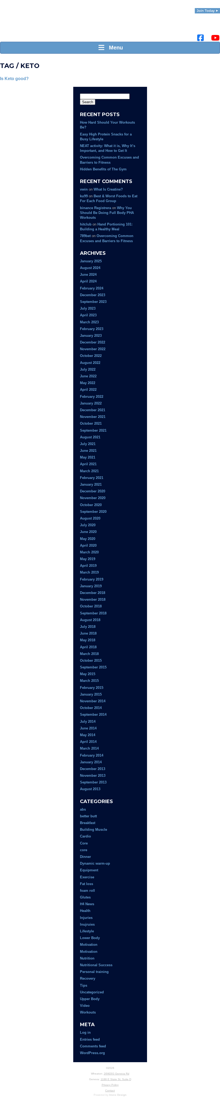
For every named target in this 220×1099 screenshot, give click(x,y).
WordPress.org (92, 1053)
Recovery (87, 978)
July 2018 (88, 627)
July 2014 (88, 721)
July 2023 (88, 308)
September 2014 (93, 715)
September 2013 (93, 782)
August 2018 (90, 620)
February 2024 (91, 288)
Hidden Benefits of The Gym (103, 169)
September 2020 (93, 512)
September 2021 (93, 430)
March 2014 (89, 748)
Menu (114, 48)
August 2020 (90, 518)
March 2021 (89, 471)
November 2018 (92, 599)
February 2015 (91, 688)
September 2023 (93, 302)
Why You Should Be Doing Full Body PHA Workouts (107, 213)
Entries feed (90, 1039)
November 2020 (92, 498)
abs (83, 809)
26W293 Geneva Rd (116, 1073)
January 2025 (91, 261)
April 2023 (88, 315)
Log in (85, 1032)
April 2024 (88, 281)
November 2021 (92, 417)
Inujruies (87, 924)
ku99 (84, 196)
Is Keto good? (14, 78)
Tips (83, 985)
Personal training (94, 972)
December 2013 (92, 769)
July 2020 (88, 525)
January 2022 (91, 403)
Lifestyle (87, 931)
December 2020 (92, 491)
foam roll (87, 891)
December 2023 (92, 295)
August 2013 (90, 789)
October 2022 (91, 356)
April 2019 (88, 566)
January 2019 (91, 586)
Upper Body (90, 999)
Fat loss (86, 884)
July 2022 (88, 369)
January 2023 (91, 336)
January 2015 (91, 694)
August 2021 (90, 437)
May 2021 (87, 457)
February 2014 (91, 755)
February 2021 (91, 478)
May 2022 (87, 383)
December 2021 (92, 410)
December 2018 (92, 593)
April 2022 (88, 390)
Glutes (85, 897)
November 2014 (92, 701)
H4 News (87, 904)
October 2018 (91, 606)
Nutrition (87, 958)
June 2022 (88, 376)
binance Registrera (95, 208)
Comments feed (93, 1046)
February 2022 (91, 397)
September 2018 (93, 613)
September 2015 (93, 667)
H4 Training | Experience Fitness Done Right (9, 24)
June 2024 (88, 275)
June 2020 (88, 532)
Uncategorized (92, 992)
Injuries (86, 918)
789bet (85, 236)
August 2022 (90, 363)
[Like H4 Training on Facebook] (200, 38)
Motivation (88, 945)
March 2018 (89, 654)
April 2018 (88, 647)
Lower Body (90, 938)
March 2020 (89, 552)
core (83, 850)
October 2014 (91, 708)
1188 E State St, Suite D (116, 1079)
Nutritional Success (96, 965)
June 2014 (88, 728)
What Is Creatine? (108, 189)
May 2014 (87, 735)
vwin (84, 189)
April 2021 (88, 464)
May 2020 (87, 539)
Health (85, 911)
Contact (110, 1090)
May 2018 (87, 640)
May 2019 (87, 559)
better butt (88, 816)
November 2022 (92, 349)
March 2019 (89, 572)
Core (84, 843)
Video (85, 1006)
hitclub (85, 224)
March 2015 (89, 681)
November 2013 (92, 776)
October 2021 (91, 423)
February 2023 (91, 329)
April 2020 (88, 545)
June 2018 (88, 633)
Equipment (89, 870)
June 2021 (88, 451)
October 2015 (91, 660)
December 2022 (92, 342)
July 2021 (88, 444)
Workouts (88, 1012)
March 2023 (89, 322)
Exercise (87, 877)
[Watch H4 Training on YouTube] (215, 38)
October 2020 (91, 505)
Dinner (85, 857)
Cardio (85, 836)
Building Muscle (93, 830)
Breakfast (87, 823)
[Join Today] (207, 10)
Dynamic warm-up (95, 863)
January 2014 (91, 762)
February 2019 (91, 579)
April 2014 (88, 742)
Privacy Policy (110, 1084)
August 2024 (90, 268)
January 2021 (91, 484)
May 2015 (87, 674)
